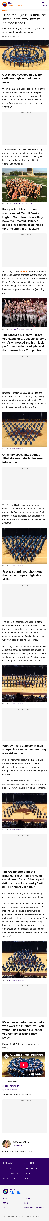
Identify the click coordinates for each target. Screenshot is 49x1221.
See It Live (29, 1163)
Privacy (6, 1207)
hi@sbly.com (17, 1145)
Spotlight (29, 1173)
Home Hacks (30, 1179)
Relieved (7, 1168)
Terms (5, 1203)
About (6, 1199)
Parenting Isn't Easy (34, 1168)
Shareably (7, 1163)
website (23, 271)
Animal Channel (10, 1179)
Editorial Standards (24, 1095)
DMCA (26, 1203)
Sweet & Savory (10, 1173)
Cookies (28, 1199)
